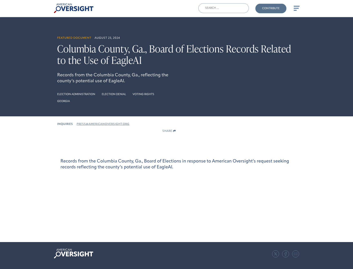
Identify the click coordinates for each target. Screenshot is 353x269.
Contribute (271, 8)
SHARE (167, 131)
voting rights (143, 94)
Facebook (285, 253)
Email (295, 253)
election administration (76, 94)
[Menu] (296, 8)
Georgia (63, 101)
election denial (114, 94)
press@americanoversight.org (103, 124)
